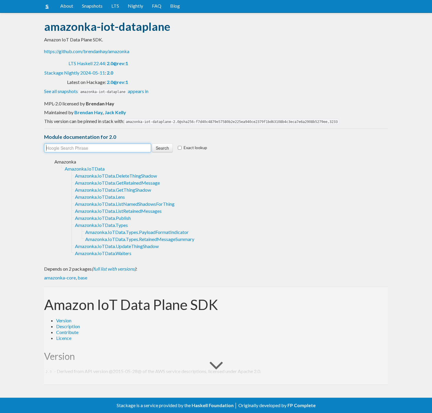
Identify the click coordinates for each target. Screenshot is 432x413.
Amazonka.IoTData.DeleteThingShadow (116, 175)
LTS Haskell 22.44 (86, 63)
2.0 (110, 72)
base (82, 277)
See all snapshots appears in (96, 91)
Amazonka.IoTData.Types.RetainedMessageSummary (139, 239)
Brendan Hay (88, 112)
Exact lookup (195, 147)
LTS (115, 6)
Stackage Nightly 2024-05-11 (74, 72)
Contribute (67, 332)
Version (63, 320)
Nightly (135, 6)
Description (68, 326)
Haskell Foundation (213, 405)
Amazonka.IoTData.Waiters (103, 253)
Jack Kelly (115, 112)
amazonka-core (60, 277)
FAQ (156, 6)
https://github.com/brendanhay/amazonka (86, 51)
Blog (175, 6)
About (66, 6)
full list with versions (114, 269)
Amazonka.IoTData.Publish (103, 218)
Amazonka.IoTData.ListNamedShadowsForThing (125, 204)
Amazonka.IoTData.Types (101, 225)
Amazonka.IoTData (85, 168)
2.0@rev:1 (117, 63)
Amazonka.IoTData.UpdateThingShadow (117, 246)
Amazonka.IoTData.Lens (100, 197)
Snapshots (92, 6)
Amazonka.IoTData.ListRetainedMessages (118, 211)
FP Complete (301, 405)
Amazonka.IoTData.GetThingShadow (113, 190)
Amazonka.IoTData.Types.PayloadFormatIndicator (137, 232)
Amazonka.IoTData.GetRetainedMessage (117, 183)
